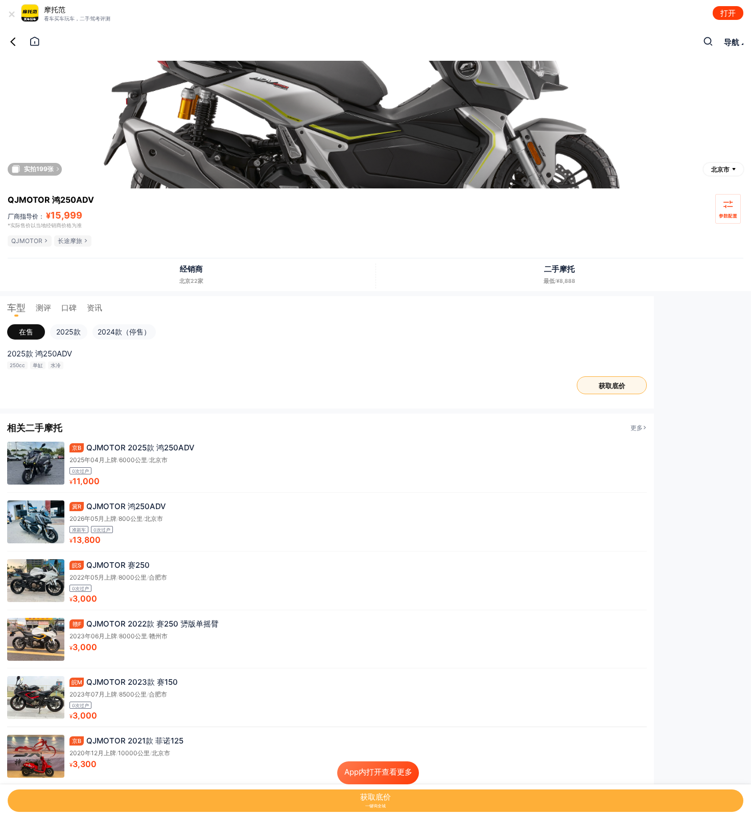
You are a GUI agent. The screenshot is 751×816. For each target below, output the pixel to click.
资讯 (94, 308)
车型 (16, 307)
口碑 (69, 308)
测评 (43, 308)
